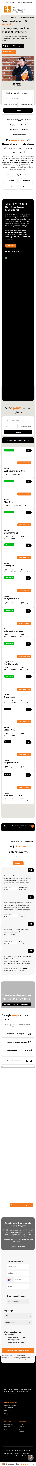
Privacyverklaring (8, 1454)
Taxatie (6, 1428)
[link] (14, 84)
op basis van (22, 17)
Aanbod (21, 1426)
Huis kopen (7, 1426)
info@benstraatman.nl (11, 1414)
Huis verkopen (8, 1424)
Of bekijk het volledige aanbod (18, 440)
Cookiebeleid (16, 1454)
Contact (21, 1431)
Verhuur (6, 1430)
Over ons (22, 1430)
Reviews (21, 1428)
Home (21, 1424)
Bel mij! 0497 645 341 (13, 251)
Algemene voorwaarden (26, 1454)
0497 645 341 (8, 1410)
